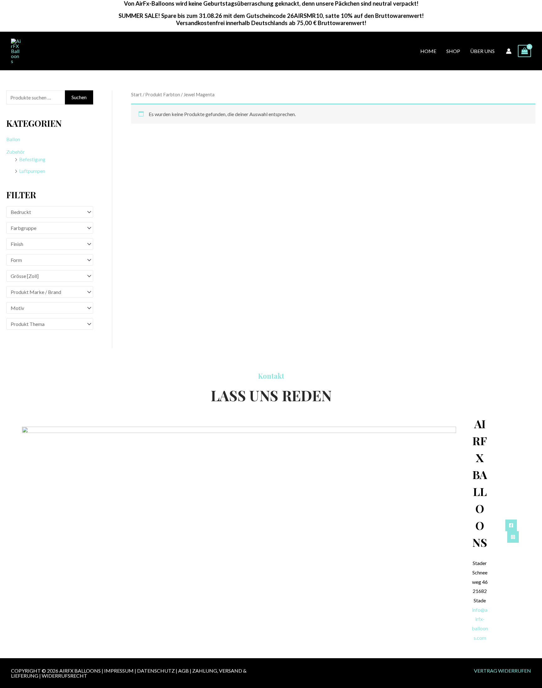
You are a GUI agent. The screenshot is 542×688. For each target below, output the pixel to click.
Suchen (79, 97)
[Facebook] (511, 525)
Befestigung (32, 159)
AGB (183, 671)
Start (136, 94)
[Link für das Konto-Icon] (509, 51)
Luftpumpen (32, 171)
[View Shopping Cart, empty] (524, 51)
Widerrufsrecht (64, 676)
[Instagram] (513, 537)
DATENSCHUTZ (156, 671)
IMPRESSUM (119, 671)
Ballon (13, 139)
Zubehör (15, 152)
